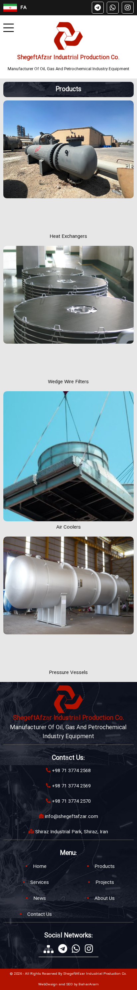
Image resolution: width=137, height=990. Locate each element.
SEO (69, 984)
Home (40, 867)
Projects (104, 883)
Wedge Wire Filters (68, 382)
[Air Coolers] (68, 456)
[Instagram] (128, 8)
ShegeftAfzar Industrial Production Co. (68, 57)
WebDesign (48, 984)
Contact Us (39, 914)
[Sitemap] (49, 949)
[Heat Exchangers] (68, 165)
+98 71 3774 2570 (71, 801)
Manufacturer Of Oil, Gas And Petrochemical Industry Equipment (68, 69)
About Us (104, 899)
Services (39, 883)
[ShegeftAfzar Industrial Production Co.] (68, 36)
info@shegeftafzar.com (71, 817)
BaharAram (88, 984)
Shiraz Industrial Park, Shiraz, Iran (71, 832)
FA (23, 8)
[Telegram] (98, 8)
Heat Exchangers (68, 237)
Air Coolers (68, 527)
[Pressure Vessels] (68, 602)
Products (104, 867)
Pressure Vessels (68, 673)
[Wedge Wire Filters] (68, 311)
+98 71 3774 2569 (71, 786)
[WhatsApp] (113, 8)
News (39, 899)
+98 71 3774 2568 (71, 771)
